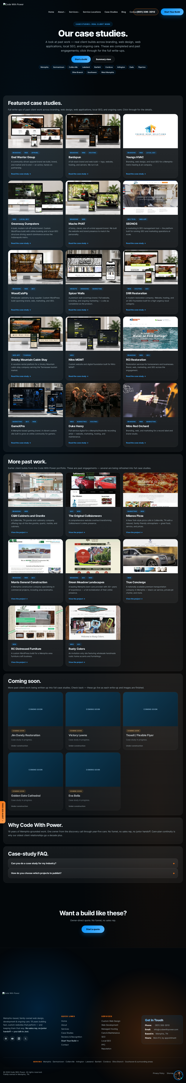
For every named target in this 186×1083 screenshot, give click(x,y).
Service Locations (92, 12)
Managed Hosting (109, 1029)
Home (51, 12)
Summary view (103, 59)
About (61, 12)
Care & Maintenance (110, 1033)
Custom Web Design (110, 1021)
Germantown (58, 67)
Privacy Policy (158, 1073)
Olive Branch (77, 72)
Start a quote (93, 929)
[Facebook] (5, 1038)
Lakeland (86, 67)
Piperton (142, 67)
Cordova (109, 67)
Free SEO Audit (3, 812)
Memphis (44, 67)
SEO (103, 1037)
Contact (134, 12)
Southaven (92, 72)
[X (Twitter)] (25, 1038)
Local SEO (106, 1041)
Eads (132, 67)
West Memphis (107, 72)
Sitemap (170, 1073)
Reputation (106, 1048)
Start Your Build (172, 12)
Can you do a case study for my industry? (33, 863)
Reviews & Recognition (71, 1037)
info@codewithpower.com (166, 1029)
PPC (103, 1045)
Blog (123, 12)
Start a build (81, 59)
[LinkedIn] (19, 1038)
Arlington (121, 67)
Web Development (109, 1025)
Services (73, 12)
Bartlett (97, 67)
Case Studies (111, 12)
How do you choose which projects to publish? (36, 873)
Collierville (73, 67)
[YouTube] (12, 1038)
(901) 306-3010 (146, 11)
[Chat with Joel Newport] (178, 1075)
